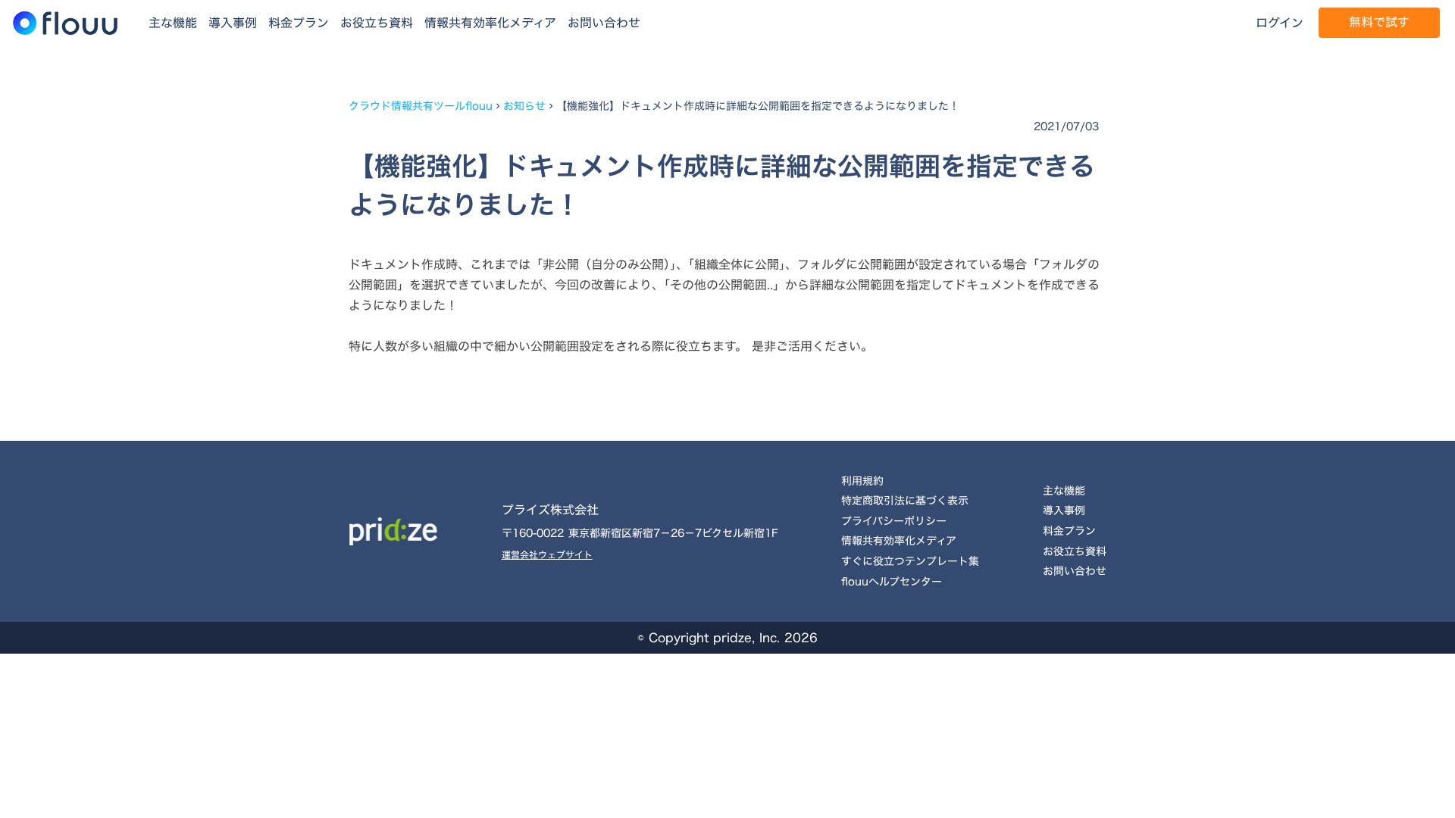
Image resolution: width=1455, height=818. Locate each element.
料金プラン (298, 22)
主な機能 (173, 22)
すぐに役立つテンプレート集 (910, 561)
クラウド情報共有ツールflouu (421, 106)
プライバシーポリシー (894, 521)
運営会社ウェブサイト (547, 554)
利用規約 (862, 481)
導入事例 (232, 22)
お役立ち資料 (376, 22)
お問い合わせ (604, 22)
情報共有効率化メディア (490, 22)
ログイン (1279, 22)
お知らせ (524, 106)
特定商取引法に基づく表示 (904, 500)
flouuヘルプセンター (891, 581)
